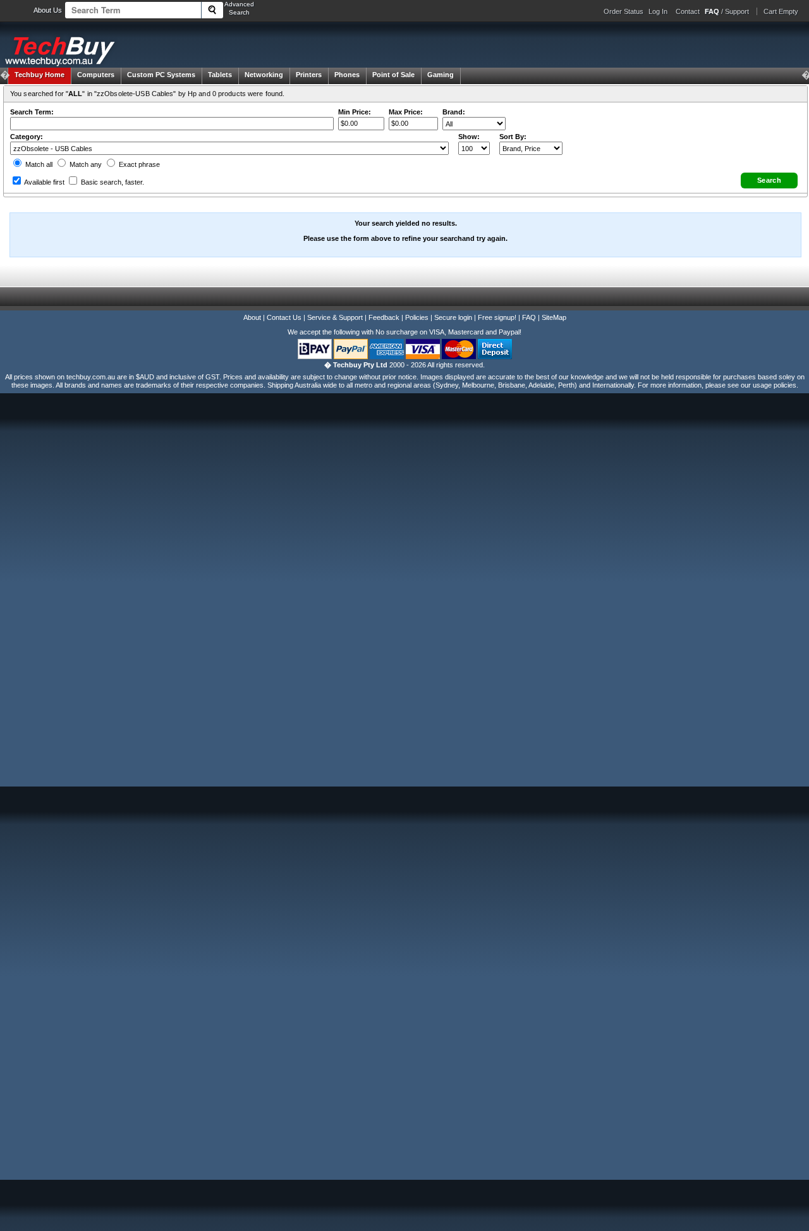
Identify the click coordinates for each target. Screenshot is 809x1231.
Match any (85, 164)
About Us (47, 10)
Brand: (453, 112)
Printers (309, 74)
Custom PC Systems (161, 74)
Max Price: (406, 112)
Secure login (453, 317)
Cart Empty (780, 11)
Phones (347, 74)
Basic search (111, 182)
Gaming (440, 74)
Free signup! (497, 317)
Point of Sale (393, 74)
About (252, 317)
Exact (138, 164)
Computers (95, 74)
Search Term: (32, 112)
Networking (264, 74)
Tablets (220, 74)
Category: (26, 136)
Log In (657, 11)
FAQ (529, 317)
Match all (37, 164)
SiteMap (554, 317)
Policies (417, 317)
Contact (688, 11)
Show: (469, 136)
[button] (769, 180)
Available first (43, 182)
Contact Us (284, 317)
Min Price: (354, 112)
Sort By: (512, 136)
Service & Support (335, 317)
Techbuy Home (39, 74)
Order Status (623, 11)
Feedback (383, 317)
